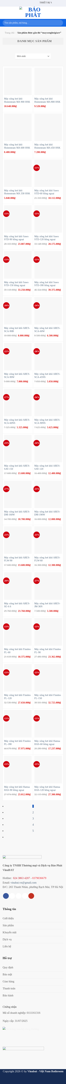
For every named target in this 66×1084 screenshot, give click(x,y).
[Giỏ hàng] (61, 13)
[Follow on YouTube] (31, 896)
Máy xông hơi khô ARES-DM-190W (47, 513)
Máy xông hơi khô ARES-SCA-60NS (17, 421)
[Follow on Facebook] (6, 896)
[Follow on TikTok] (12, 896)
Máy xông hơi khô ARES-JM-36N (47, 605)
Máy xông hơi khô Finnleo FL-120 (17, 697)
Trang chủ (9, 33)
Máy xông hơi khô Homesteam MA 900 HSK (17, 100)
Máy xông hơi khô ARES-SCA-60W (47, 330)
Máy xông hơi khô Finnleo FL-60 (17, 651)
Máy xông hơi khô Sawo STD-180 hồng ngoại (46, 284)
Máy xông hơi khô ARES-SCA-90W (17, 375)
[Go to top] (58, 1079)
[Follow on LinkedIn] (25, 896)
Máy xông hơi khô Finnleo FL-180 (17, 743)
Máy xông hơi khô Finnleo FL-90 (47, 651)
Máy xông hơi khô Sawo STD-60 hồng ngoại (46, 192)
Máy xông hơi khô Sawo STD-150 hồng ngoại (16, 284)
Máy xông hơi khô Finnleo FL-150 (47, 697)
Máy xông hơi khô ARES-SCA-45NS (47, 375)
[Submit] (60, 23)
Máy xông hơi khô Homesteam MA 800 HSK (47, 100)
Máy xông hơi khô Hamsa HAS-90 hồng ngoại (17, 788)
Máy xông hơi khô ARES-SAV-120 (47, 467)
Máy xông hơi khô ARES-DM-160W (17, 513)
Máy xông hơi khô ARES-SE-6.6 (17, 605)
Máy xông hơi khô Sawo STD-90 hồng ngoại (16, 238)
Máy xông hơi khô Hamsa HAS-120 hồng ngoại (47, 788)
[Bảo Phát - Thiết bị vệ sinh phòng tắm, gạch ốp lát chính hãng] (33, 13)
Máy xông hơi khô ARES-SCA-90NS (47, 421)
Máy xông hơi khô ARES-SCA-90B (17, 330)
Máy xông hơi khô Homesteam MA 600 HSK (17, 146)
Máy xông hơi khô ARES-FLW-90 (17, 559)
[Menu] (5, 12)
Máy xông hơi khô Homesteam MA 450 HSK (47, 146)
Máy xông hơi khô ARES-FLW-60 (47, 559)
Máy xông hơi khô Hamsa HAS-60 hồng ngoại (47, 743)
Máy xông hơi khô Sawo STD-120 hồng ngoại (46, 238)
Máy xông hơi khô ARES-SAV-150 (17, 467)
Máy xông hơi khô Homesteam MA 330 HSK (17, 192)
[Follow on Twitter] (18, 896)
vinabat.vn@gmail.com (23, 882)
